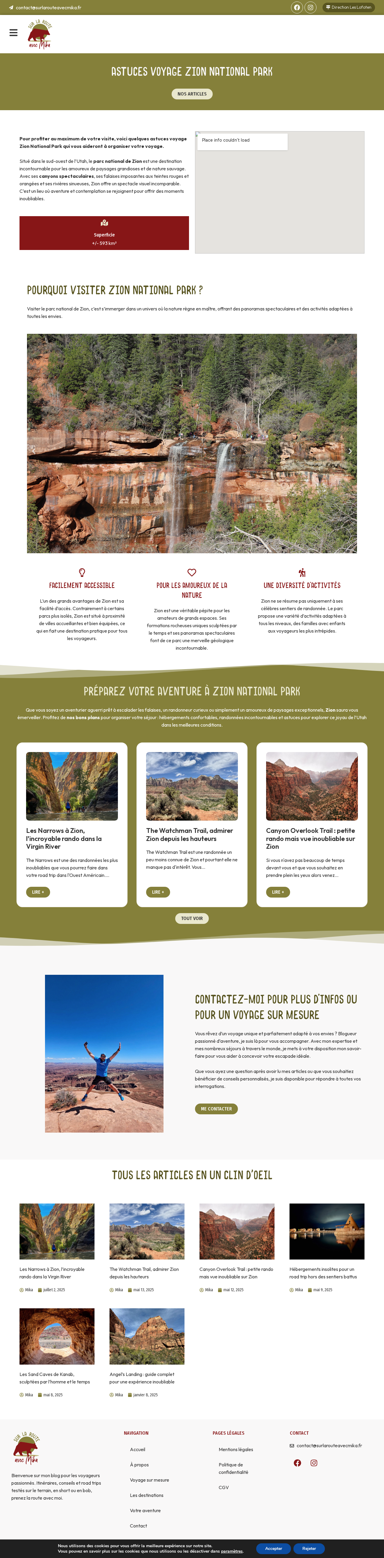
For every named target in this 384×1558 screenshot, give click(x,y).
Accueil (137, 1449)
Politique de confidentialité (233, 1468)
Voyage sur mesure (149, 1480)
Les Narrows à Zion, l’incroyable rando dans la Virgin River (64, 838)
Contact (138, 1526)
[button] (34, 451)
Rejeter (309, 1548)
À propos (139, 1465)
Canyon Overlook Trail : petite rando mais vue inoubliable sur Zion (310, 838)
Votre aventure (145, 1510)
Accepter (273, 1548)
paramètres (232, 1551)
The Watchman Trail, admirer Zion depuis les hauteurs (189, 834)
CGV (224, 1487)
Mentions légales (236, 1449)
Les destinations (147, 1495)
